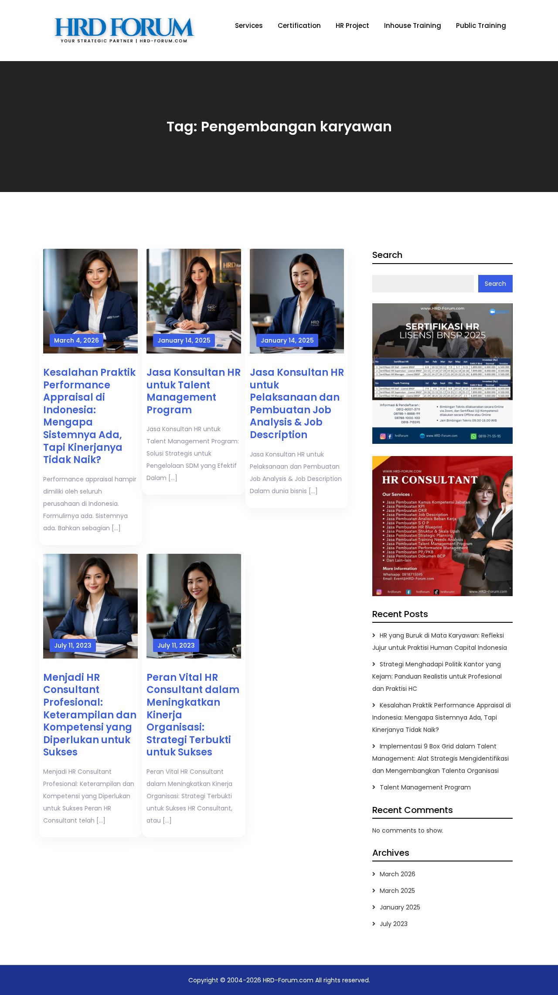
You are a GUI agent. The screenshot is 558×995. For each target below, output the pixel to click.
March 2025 (397, 890)
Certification (299, 25)
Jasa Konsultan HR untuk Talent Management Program (193, 391)
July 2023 (394, 924)
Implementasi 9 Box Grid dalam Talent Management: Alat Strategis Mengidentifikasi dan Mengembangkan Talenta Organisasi (440, 758)
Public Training (481, 25)
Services (249, 25)
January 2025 (400, 907)
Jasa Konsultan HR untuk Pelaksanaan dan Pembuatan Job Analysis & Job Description (297, 404)
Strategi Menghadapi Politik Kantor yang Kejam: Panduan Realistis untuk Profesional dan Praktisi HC (437, 676)
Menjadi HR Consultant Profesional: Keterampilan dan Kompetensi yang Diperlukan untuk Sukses (89, 715)
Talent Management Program (425, 787)
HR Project (352, 25)
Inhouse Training (412, 25)
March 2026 (397, 874)
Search (387, 255)
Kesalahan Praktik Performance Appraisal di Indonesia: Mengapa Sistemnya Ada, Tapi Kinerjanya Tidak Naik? (89, 416)
